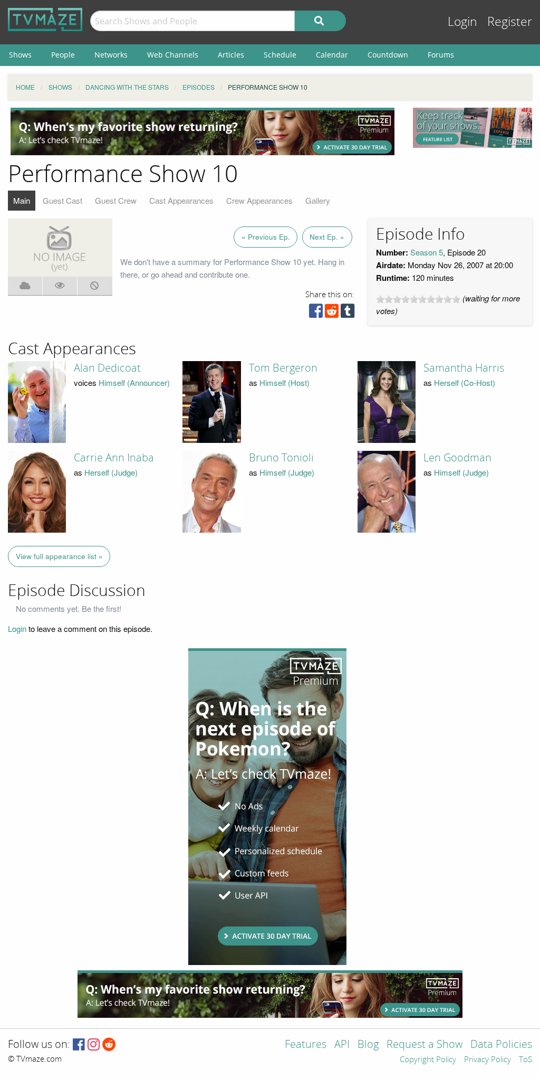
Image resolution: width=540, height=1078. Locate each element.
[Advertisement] (202, 131)
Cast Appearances (181, 200)
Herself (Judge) (111, 472)
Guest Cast (62, 200)
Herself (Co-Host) (464, 382)
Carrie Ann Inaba (114, 457)
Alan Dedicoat (107, 368)
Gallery (317, 200)
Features (305, 1045)
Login (462, 22)
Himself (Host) (284, 382)
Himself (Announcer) (134, 382)
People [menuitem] (63, 55)
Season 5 (426, 252)
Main (21, 200)
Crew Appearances (259, 200)
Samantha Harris (463, 368)
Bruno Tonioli (281, 457)
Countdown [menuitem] (388, 55)
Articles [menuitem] (231, 55)
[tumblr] (347, 313)
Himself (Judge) (286, 472)
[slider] (418, 299)
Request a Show (424, 1045)
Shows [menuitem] (20, 55)
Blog (368, 1045)
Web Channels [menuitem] (172, 55)
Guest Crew (116, 200)
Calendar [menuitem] (332, 55)
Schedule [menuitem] (280, 55)
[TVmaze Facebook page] (79, 1045)
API (342, 1045)
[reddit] (332, 313)
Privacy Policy (487, 1060)
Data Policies (501, 1045)
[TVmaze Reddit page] (109, 1045)
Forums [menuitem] (441, 55)
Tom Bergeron (283, 368)
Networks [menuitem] (111, 55)
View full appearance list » (59, 556)
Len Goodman (457, 457)
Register (509, 22)
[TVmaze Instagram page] (94, 1045)
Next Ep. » (327, 237)
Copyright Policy (428, 1060)
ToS (525, 1060)
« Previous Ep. (266, 237)
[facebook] (316, 313)
